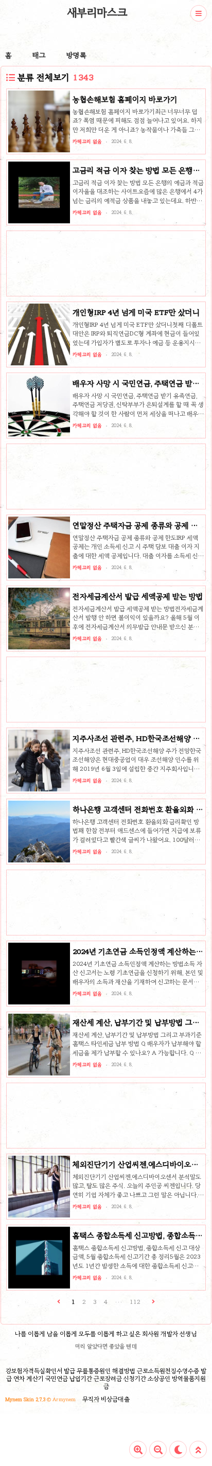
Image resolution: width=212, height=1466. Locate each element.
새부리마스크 (97, 12)
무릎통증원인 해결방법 (106, 1370)
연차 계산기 (28, 1378)
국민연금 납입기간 (68, 1378)
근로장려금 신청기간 (120, 1378)
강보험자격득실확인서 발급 (40, 1370)
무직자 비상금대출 (106, 1399)
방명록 (76, 55)
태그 (39, 55)
